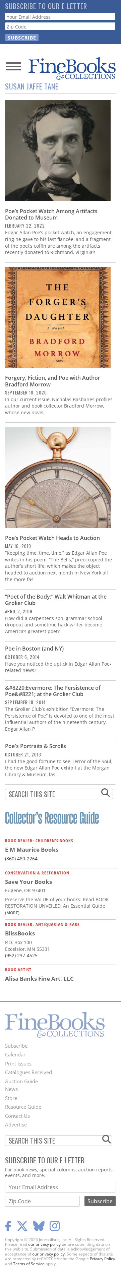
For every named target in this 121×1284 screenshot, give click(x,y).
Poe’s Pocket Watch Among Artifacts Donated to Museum (51, 214)
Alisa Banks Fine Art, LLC (39, 978)
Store (11, 1098)
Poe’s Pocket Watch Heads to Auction (52, 538)
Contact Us (17, 1115)
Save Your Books (28, 881)
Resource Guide (23, 1106)
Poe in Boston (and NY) (34, 648)
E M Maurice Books (31, 849)
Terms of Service (29, 1264)
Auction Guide (21, 1081)
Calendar (15, 1054)
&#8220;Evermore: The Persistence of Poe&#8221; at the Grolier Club (53, 691)
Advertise (16, 1124)
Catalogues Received (28, 1072)
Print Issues (18, 1063)
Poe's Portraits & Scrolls (35, 746)
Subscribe (16, 1045)
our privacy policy (44, 1244)
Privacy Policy (102, 1259)
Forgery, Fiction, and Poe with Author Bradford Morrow (52, 381)
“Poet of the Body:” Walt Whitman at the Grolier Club (56, 600)
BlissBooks (20, 933)
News (11, 1089)
